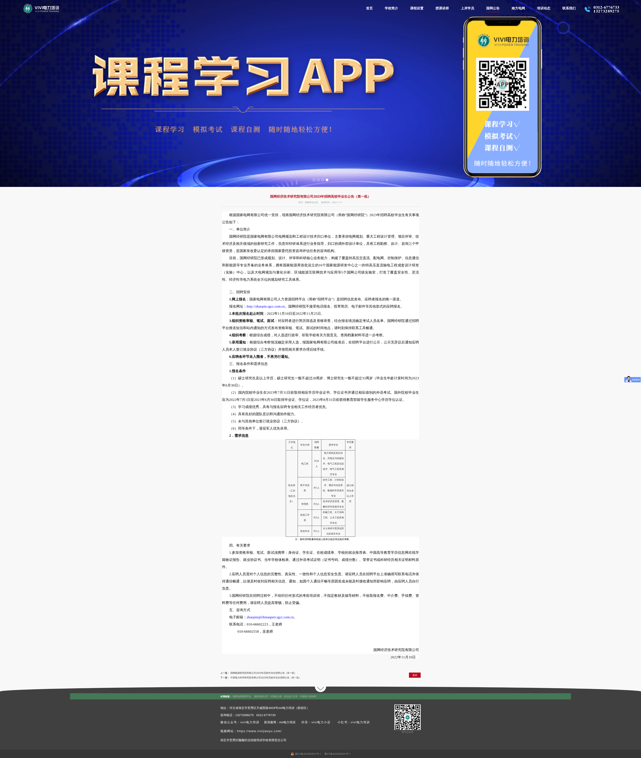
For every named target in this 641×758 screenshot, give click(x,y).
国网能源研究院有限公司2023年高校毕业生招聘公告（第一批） (263, 672)
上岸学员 (467, 8)
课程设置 (416, 8)
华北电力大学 (291, 696)
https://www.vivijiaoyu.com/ (259, 731)
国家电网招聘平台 (242, 696)
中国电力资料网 (308, 696)
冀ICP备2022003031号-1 (337, 753)
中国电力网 (276, 696)
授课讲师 (442, 8)
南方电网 (518, 8)
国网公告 (493, 8)
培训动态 (543, 8)
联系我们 (569, 8)
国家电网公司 (261, 696)
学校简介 (391, 8)
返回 (414, 675)
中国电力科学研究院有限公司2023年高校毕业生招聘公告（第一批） (265, 677)
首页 (369, 8)
